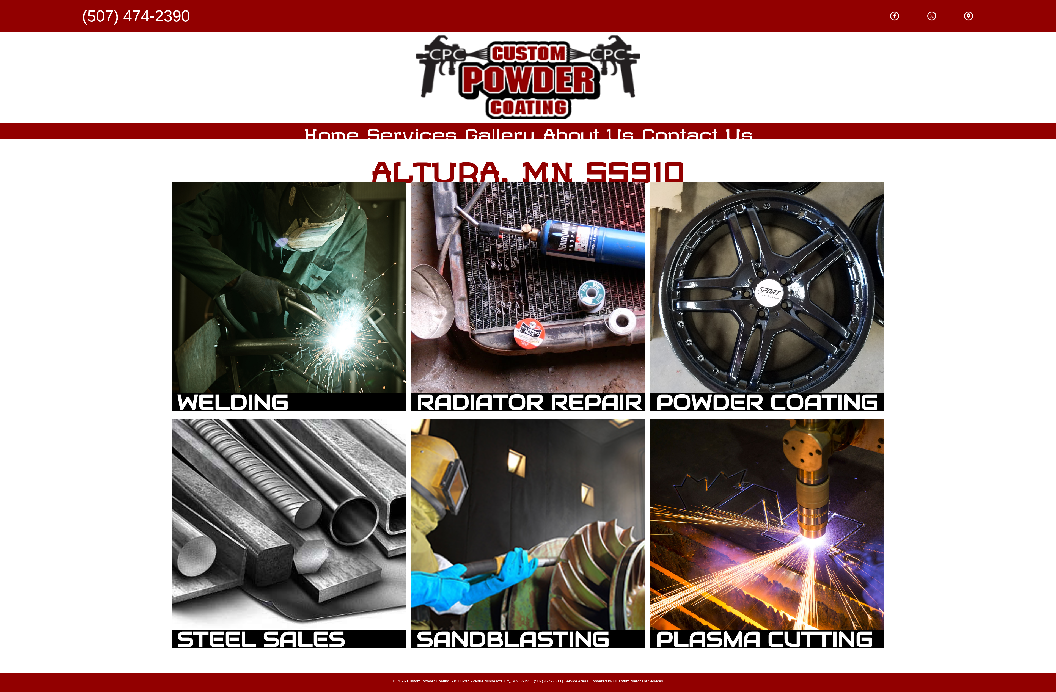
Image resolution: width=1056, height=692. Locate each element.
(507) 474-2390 (547, 681)
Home (331, 131)
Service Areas (576, 681)
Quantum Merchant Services (638, 681)
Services (412, 131)
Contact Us (697, 131)
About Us (588, 131)
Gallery (500, 131)
